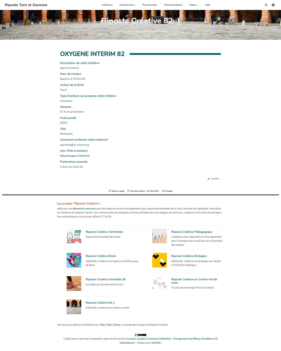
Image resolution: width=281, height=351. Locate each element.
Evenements (127, 5)
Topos (192, 5)
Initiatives (107, 5)
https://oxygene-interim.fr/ (74, 156)
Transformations (173, 5)
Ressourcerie (149, 5)
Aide (207, 5)
